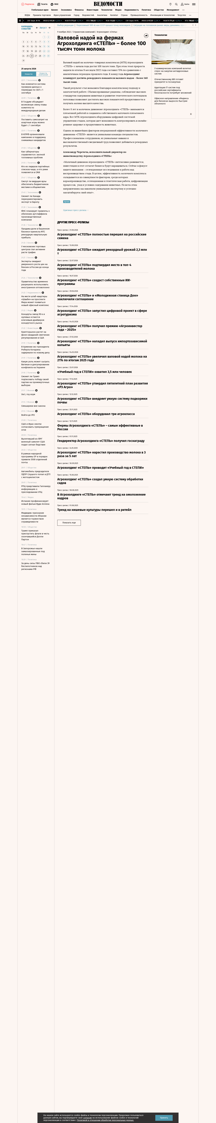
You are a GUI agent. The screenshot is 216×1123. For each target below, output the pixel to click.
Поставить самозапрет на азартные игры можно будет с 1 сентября (34, 122)
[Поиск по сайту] (176, 4)
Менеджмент (173, 10)
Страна (124, 15)
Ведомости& (88, 15)
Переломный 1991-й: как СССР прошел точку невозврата (103, 25)
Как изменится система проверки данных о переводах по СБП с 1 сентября (33, 88)
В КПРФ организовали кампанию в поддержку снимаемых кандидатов (33, 137)
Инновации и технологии (162, 15)
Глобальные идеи (39, 10)
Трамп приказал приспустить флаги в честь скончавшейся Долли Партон (35, 535)
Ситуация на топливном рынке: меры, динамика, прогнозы (161, 25)
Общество (159, 10)
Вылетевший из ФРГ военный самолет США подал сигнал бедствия (33, 441)
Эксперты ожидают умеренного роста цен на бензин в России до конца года (35, 265)
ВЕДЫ (27, 15)
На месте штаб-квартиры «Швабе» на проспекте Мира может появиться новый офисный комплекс (35, 301)
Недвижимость (131, 10)
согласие (87, 1118)
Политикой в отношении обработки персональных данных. (105, 1120)
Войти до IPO (28, 415)
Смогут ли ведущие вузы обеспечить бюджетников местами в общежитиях (34, 184)
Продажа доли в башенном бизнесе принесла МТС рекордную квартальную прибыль (35, 233)
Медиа (118, 10)
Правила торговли (42, 15)
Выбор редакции (65, 25)
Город (76, 15)
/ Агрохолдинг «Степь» (106, 32)
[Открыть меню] (193, 4)
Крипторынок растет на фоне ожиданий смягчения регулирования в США (35, 335)
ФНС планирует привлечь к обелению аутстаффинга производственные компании (35, 215)
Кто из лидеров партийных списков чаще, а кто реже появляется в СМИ (35, 169)
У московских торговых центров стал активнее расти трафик (33, 249)
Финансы (79, 10)
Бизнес (54, 10)
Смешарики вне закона (33, 406)
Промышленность (138, 15)
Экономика (66, 10)
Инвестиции (92, 10)
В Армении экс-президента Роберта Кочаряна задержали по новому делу (35, 349)
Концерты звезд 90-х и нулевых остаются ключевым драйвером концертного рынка (33, 318)
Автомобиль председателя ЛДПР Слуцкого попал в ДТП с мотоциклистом (35, 474)
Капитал (114, 15)
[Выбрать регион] (170, 4)
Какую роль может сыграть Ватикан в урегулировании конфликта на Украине (35, 364)
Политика (146, 10)
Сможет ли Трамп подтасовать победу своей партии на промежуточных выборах (35, 381)
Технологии (106, 10)
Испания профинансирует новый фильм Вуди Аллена (35, 502)
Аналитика (102, 15)
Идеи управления (62, 15)
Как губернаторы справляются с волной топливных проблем (33, 154)
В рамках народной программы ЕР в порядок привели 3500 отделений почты (34, 458)
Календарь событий (26, 27)
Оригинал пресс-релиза (75, 210)
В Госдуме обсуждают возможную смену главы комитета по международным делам (34, 106)
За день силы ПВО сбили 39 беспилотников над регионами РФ (35, 566)
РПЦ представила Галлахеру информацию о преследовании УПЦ (35, 489)
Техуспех (182, 15)
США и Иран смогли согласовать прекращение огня (35, 427)
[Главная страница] (108, 4)
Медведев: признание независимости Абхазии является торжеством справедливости (33, 517)
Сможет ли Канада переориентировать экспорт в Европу (31, 199)
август (43, 27)
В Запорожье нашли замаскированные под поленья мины (33, 551)
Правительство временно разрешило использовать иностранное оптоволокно (35, 284)
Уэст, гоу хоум (28, 394)
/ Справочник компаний (83, 32)
